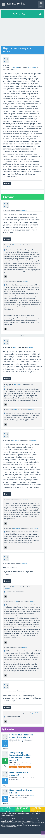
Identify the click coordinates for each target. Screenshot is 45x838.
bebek (38, 813)
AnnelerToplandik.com (7, 815)
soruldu (15, 69)
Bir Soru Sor (19, 14)
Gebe (32, 813)
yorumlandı (7, 246)
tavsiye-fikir (13, 767)
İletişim (4, 813)
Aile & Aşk (16, 67)
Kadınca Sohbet (16, 3)
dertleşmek (21, 767)
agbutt (31, 763)
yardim (28, 767)
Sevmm (31, 795)
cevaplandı (24, 210)
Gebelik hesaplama (23, 813)
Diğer (19, 763)
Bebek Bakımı (12, 813)
